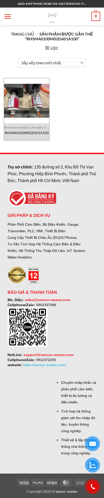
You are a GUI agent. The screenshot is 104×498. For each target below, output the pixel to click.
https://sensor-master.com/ (44, 365)
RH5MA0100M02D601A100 (27, 133)
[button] (7, 16)
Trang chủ (22, 34)
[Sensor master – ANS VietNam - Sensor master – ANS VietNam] (52, 16)
